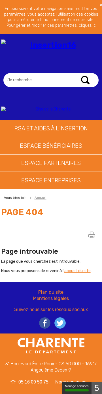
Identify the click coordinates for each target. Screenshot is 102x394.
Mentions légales (51, 298)
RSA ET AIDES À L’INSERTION (51, 128)
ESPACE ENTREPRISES (51, 180)
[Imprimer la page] (92, 234)
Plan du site (50, 292)
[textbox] (50, 80)
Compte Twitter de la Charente (60, 323)
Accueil (40, 198)
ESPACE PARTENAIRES (51, 163)
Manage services (77, 386)
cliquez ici (88, 25)
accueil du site (77, 270)
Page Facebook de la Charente (44, 323)
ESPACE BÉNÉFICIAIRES (51, 145)
